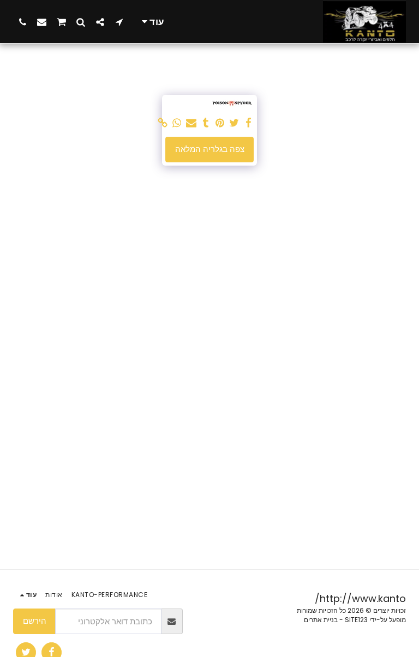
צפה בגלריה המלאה (209, 149)
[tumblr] (206, 123)
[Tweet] (234, 123)
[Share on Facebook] (248, 123)
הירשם (34, 620)
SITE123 (356, 619)
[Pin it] (220, 123)
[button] (119, 22)
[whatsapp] (177, 123)
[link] (163, 123)
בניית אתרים (321, 619)
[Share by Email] (191, 123)
